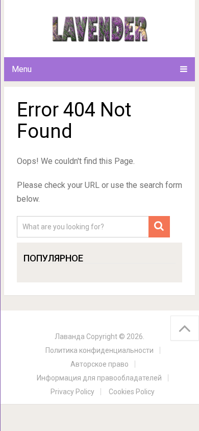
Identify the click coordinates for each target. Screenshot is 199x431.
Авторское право (99, 364)
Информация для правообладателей (99, 378)
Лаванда (70, 336)
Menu (22, 69)
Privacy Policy (72, 392)
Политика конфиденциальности (99, 350)
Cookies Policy (132, 392)
